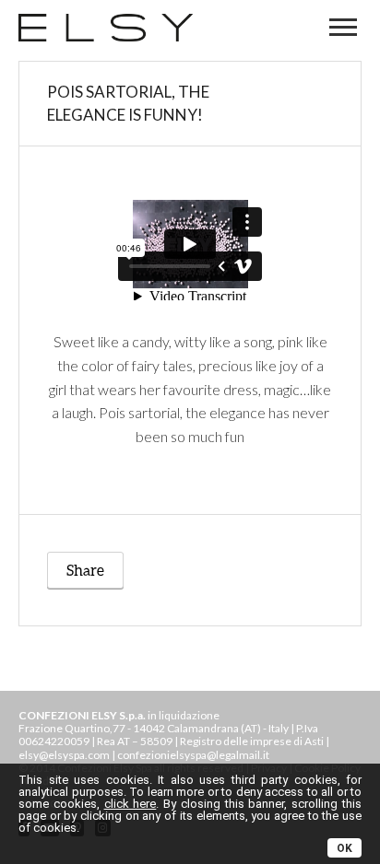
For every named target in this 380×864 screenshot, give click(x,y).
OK (344, 848)
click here (130, 804)
